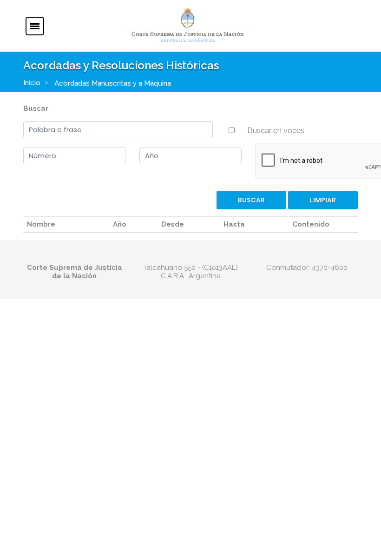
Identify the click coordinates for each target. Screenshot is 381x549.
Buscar (35, 108)
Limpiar (323, 200)
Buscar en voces (275, 130)
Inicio (31, 83)
